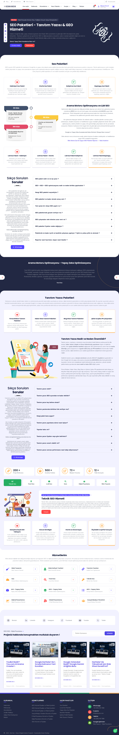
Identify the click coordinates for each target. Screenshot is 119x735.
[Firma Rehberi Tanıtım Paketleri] (17, 314)
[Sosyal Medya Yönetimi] (111, 601)
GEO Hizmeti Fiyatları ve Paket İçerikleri (43, 708)
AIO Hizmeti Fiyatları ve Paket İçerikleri (43, 711)
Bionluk (14, 620)
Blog (74, 6)
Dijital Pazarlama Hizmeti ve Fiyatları (42, 719)
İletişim (82, 6)
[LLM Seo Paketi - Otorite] (45, 151)
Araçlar (66, 6)
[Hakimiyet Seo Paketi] (17, 82)
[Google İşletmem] (89, 722)
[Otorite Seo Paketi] (45, 82)
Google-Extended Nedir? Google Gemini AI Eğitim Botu (73, 664)
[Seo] (35, 580)
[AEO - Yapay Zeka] (111, 590)
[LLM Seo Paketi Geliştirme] (73, 151)
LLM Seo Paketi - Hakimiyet (17, 156)
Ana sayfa (26, 6)
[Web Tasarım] (35, 569)
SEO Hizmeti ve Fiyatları (39, 721)
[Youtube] (80, 620)
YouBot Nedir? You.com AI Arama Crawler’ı (15, 664)
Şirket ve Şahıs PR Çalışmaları (101, 319)
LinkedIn (32, 620)
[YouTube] (5, 31)
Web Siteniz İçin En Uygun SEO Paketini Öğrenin (82, 140)
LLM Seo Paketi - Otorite (45, 156)
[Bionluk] (5, 37)
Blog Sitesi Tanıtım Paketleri (73, 319)
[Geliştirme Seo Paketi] (73, 82)
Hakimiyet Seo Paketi (17, 86)
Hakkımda (34, 6)
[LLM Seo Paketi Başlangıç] (102, 151)
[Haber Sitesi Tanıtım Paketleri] (45, 314)
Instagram (51, 620)
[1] (94, 7)
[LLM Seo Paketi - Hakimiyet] (17, 151)
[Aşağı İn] (5, 40)
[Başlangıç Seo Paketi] (102, 82)
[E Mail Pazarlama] (73, 601)
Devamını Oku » (10, 681)
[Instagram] (44, 620)
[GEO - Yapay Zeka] (73, 590)
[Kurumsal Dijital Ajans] (10, 6)
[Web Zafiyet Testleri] (73, 569)
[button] (2, 277)
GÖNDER (110, 633)
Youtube (86, 620)
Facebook (69, 620)
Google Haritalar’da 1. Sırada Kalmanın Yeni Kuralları (45, 664)
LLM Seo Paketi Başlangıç (102, 156)
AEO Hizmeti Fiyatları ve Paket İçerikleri (43, 705)
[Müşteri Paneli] (98, 6)
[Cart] (113, 6)
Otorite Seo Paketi (45, 86)
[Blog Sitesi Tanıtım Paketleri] (73, 314)
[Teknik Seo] (111, 580)
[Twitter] (98, 620)
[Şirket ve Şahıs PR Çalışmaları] (102, 314)
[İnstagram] (5, 34)
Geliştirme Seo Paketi (73, 86)
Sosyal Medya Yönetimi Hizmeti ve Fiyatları (44, 713)
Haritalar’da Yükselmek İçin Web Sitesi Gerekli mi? (101, 664)
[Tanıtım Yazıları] (111, 569)
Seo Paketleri (59, 63)
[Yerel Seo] (73, 580)
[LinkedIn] (5, 25)
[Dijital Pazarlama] (35, 601)
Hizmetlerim (43, 6)
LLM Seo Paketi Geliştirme (73, 156)
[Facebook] (5, 28)
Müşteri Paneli (104, 6)
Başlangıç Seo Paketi (102, 86)
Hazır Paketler (55, 6)
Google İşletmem (99, 722)
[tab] (12, 482)
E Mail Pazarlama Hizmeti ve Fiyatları (42, 716)
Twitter (104, 620)
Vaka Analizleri (103, 140)
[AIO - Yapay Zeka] (35, 590)
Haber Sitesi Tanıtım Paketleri (45, 319)
